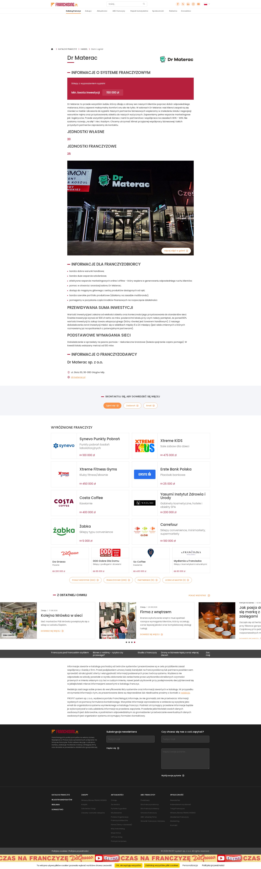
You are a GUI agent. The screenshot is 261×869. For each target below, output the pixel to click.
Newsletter (175, 800)
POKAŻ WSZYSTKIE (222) (83, 580)
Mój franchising (118, 828)
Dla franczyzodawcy (150, 808)
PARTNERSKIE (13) (146, 580)
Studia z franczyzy (115, 652)
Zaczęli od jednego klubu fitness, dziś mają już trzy (193, 653)
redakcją (185, 692)
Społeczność (158, 11)
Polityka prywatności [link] (213, 865)
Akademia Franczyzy (179, 817)
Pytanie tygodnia (118, 808)
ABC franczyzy (119, 11)
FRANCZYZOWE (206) (116, 580)
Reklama (173, 11)
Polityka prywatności (78, 851)
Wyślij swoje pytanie (171, 775)
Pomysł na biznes (118, 841)
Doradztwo (186, 11)
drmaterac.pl (78, 377)
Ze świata (115, 804)
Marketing (174, 821)
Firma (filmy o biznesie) (121, 824)
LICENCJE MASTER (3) (175, 580)
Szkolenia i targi (88, 808)
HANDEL (84, 49)
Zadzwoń (130, 405)
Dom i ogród (97, 49)
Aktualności (102, 11)
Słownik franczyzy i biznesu (153, 821)
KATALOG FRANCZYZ (67, 49)
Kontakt (173, 825)
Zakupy (88, 11)
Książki (84, 804)
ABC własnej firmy (149, 817)
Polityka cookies (59, 851)
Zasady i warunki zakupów (93, 812)
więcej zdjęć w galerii (174, 250)
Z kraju (114, 800)
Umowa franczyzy (149, 812)
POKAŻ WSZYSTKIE (197, 595)
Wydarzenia (116, 812)
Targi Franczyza (177, 808)
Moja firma (116, 833)
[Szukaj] (144, 4)
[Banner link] (130, 30)
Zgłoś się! (110, 405)
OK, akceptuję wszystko (128, 865)
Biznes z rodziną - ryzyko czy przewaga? (76, 653)
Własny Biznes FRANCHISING (94, 800)
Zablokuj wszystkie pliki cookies (161, 865)
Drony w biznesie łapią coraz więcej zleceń (147, 653)
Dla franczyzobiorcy (150, 804)
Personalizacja (190, 865)
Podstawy (145, 800)
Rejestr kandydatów (139, 11)
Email (148, 405)
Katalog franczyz (73, 11)
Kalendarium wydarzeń (180, 804)
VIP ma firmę (116, 837)
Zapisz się (111, 748)
